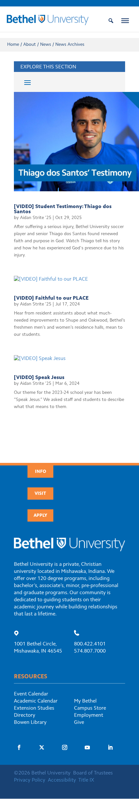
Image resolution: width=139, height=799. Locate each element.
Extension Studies (34, 708)
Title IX (86, 780)
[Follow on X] (42, 747)
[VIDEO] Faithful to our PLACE (51, 298)
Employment (88, 715)
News (45, 45)
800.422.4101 (90, 644)
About (29, 45)
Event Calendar (31, 694)
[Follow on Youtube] (87, 747)
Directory (24, 715)
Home (13, 45)
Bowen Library (30, 722)
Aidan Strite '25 (35, 218)
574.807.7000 (90, 651)
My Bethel (85, 701)
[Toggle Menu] (125, 20)
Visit (40, 494)
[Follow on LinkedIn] (110, 747)
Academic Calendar (36, 701)
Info (40, 472)
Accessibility (62, 780)
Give (79, 722)
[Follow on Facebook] (19, 747)
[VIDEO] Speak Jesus (39, 377)
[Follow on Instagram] (64, 747)
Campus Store (90, 708)
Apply (40, 516)
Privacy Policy (29, 780)
